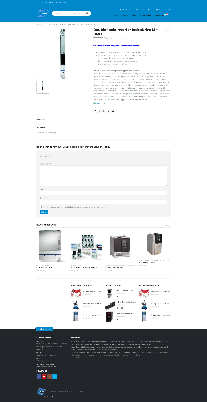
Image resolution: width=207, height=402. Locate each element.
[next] (169, 29)
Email (113, 111)
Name (43, 189)
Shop (134, 15)
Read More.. (75, 357)
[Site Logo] (42, 13)
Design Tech (51, 397)
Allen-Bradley (115, 265)
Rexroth (46, 265)
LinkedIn (104, 111)
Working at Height (134, 265)
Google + (109, 111)
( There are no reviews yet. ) (114, 38)
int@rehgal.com (42, 361)
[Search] (87, 13)
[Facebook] (38, 2)
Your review (45, 164)
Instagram (49, 376)
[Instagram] (42, 2)
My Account (151, 10)
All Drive (39, 265)
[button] (166, 224)
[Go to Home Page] (37, 24)
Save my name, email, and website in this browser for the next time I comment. (74, 207)
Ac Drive (141, 260)
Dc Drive (124, 265)
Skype (54, 376)
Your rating (45, 156)
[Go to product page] (52, 246)
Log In (169, 10)
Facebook (95, 111)
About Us (124, 15)
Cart (164, 10)
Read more (64, 234)
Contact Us (159, 15)
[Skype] (46, 2)
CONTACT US (139, 10)
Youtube (44, 376)
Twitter (100, 111)
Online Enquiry (145, 15)
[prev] (165, 29)
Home (115, 15)
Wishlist (158, 10)
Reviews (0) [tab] (40, 120)
